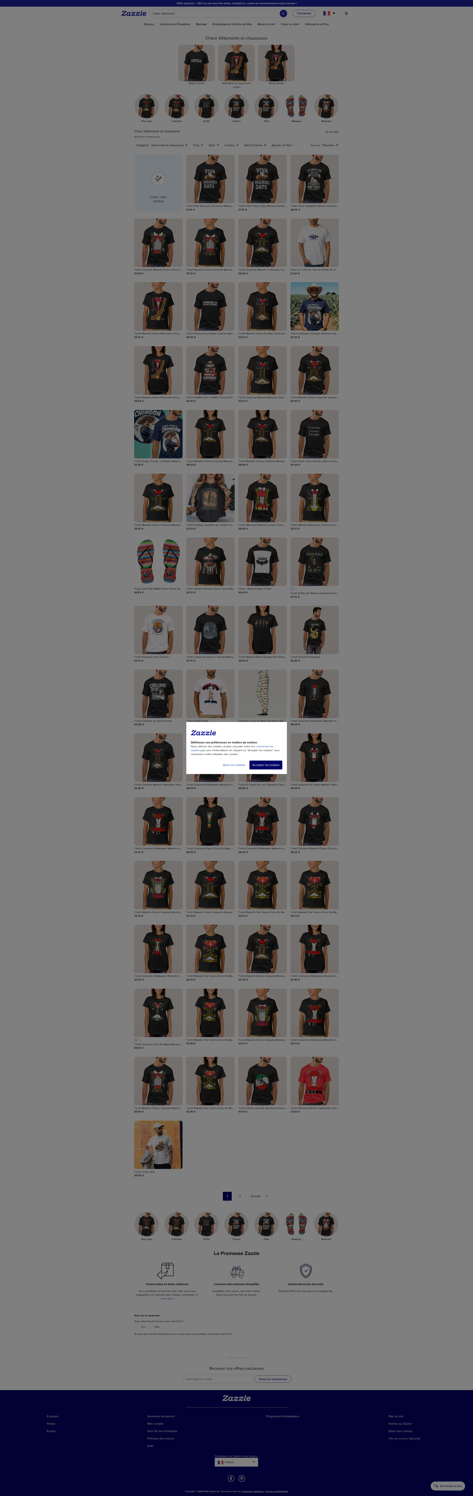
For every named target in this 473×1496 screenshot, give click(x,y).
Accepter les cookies (265, 765)
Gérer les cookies (234, 765)
